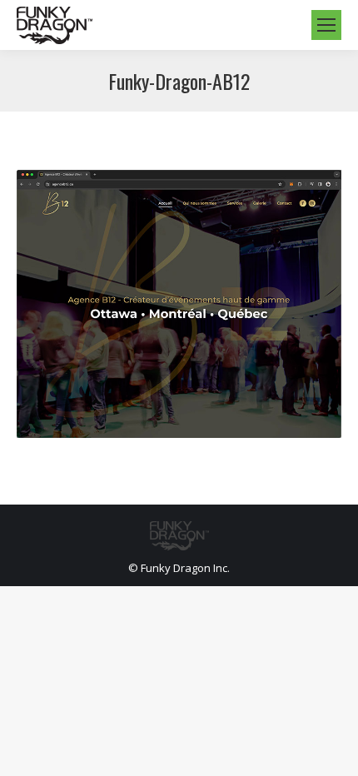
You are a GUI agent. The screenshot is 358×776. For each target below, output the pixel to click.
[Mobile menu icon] (326, 25)
